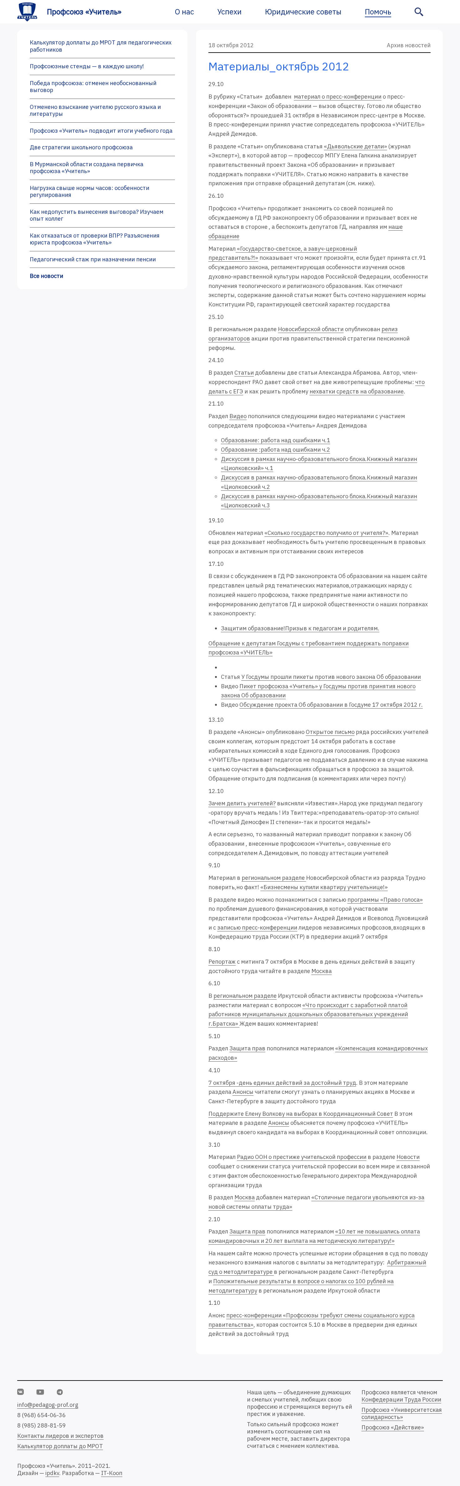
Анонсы (243, 1091)
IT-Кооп (111, 1473)
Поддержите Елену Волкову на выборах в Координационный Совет (300, 1113)
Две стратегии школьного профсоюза (81, 147)
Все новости (46, 275)
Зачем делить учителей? (242, 803)
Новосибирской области (311, 329)
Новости (408, 1157)
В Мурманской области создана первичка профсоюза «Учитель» (86, 168)
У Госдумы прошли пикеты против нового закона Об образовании (331, 676)
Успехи (229, 12)
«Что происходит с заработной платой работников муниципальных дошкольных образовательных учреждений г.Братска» (308, 1014)
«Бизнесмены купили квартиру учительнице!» (324, 887)
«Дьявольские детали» (355, 146)
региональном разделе (274, 877)
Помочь (378, 12)
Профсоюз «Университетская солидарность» (401, 1413)
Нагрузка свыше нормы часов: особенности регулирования (89, 191)
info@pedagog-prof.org (47, 1404)
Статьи (244, 372)
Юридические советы (303, 12)
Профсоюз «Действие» (392, 1427)
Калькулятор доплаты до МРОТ (60, 1446)
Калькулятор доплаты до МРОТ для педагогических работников (100, 46)
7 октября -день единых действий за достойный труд (282, 1082)
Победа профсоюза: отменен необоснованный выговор (93, 86)
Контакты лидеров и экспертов (60, 1435)
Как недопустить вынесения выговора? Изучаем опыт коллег (96, 215)
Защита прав (247, 1048)
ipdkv (52, 1473)
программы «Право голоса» (385, 899)
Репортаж (222, 961)
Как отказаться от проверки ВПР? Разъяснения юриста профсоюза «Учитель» (95, 239)
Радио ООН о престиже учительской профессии (301, 1157)
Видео (238, 416)
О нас (184, 12)
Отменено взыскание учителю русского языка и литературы (95, 110)
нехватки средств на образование (356, 391)
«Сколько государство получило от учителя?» (326, 532)
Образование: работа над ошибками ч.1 (275, 440)
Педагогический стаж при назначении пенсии (93, 259)
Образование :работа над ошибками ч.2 (275, 449)
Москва (321, 971)
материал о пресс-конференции (337, 96)
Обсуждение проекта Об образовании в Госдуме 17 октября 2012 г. (331, 704)
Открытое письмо (330, 731)
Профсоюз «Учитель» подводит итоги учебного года (101, 130)
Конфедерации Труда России (401, 1399)
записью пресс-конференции (257, 927)
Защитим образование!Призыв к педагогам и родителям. (300, 628)
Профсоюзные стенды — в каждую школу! (87, 66)
